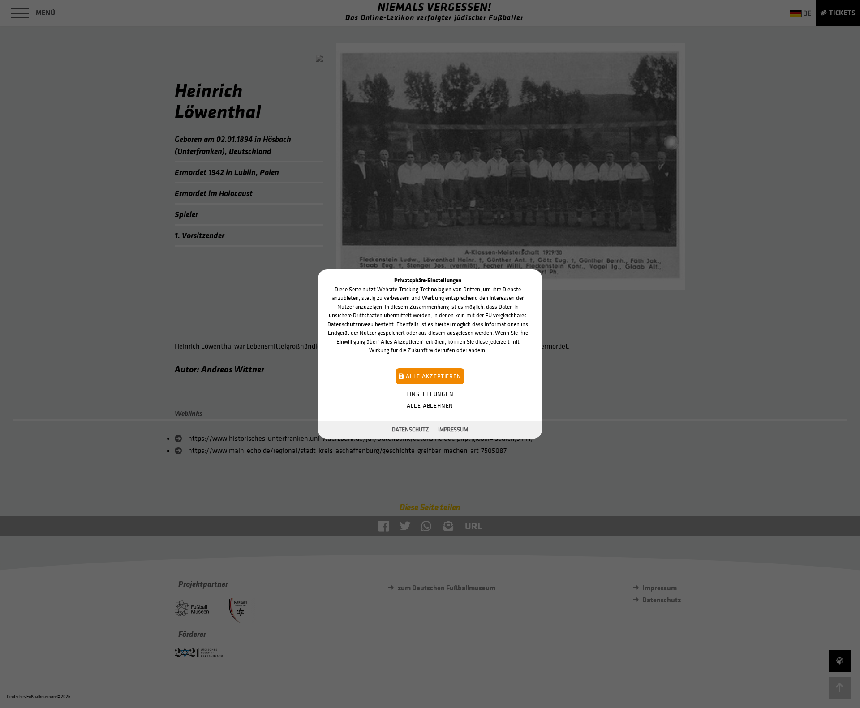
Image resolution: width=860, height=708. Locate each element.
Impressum (453, 429)
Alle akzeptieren (432, 376)
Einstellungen (429, 394)
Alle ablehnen (430, 405)
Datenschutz (410, 429)
